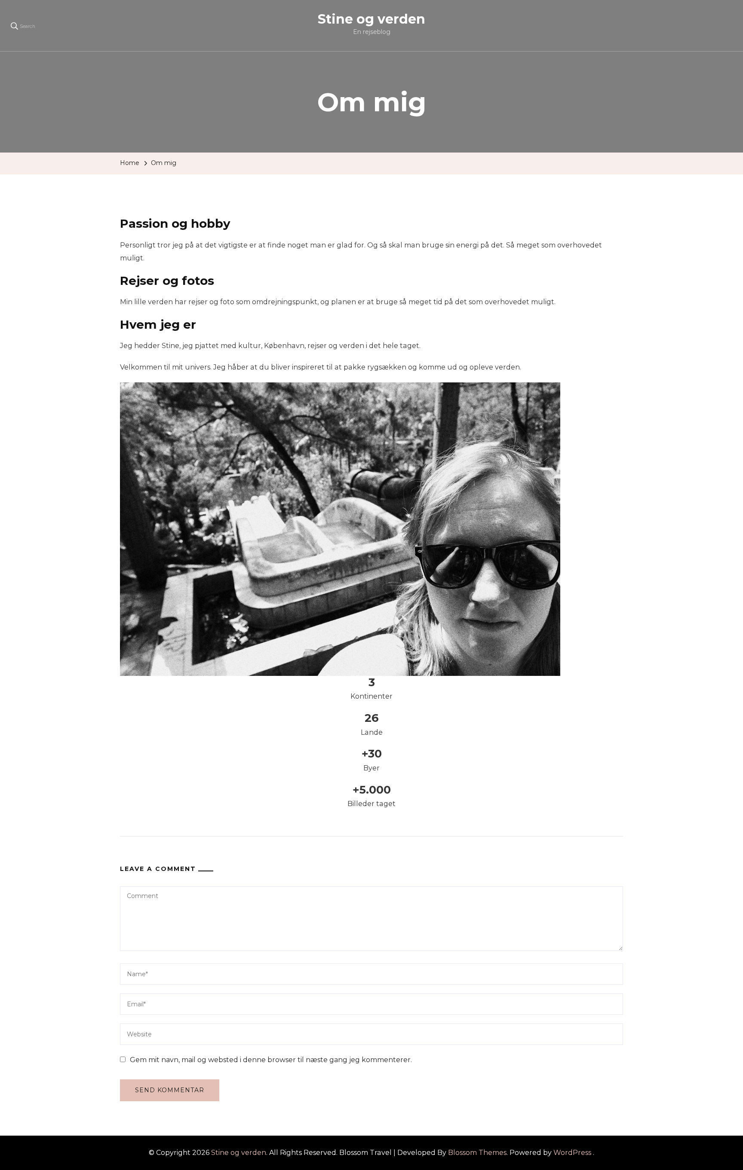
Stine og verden (371, 19)
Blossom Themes (477, 1153)
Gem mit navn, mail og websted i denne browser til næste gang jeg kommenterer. (271, 1060)
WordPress (572, 1153)
